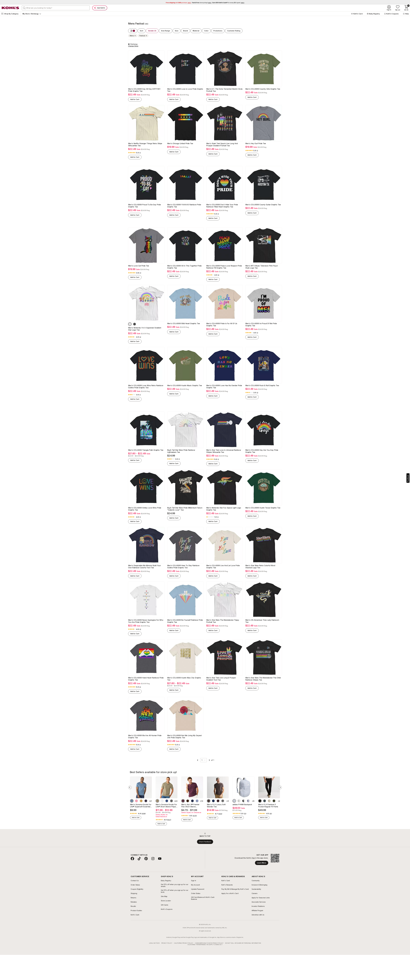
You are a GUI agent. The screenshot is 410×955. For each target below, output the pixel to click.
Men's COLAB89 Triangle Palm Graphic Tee (145, 450)
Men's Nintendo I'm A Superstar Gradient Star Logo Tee (144, 329)
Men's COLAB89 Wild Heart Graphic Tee (183, 323)
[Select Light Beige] (239, 801)
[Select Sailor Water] (166, 801)
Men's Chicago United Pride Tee (180, 143)
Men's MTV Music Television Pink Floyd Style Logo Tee (261, 267)
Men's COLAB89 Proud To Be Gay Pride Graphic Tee (144, 206)
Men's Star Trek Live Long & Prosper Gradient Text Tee (221, 679)
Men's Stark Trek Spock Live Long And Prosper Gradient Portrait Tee (222, 144)
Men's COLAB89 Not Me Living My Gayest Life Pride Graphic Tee (184, 736)
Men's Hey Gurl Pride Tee (255, 143)
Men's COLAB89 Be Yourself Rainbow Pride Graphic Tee (185, 621)
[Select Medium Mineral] (171, 801)
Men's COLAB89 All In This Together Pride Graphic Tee (184, 267)
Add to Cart (134, 99)
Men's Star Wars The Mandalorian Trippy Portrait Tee (222, 621)
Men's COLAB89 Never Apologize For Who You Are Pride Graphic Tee (145, 621)
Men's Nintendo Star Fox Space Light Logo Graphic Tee (223, 509)
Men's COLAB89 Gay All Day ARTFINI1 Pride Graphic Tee (144, 90)
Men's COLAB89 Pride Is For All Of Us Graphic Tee (221, 324)
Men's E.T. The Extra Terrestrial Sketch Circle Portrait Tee (224, 90)
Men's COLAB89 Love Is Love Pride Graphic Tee (185, 90)
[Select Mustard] (141, 801)
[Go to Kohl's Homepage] (10, 8)
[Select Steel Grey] (264, 801)
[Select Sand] (269, 801)
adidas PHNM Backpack (242, 804)
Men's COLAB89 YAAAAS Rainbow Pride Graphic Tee (184, 206)
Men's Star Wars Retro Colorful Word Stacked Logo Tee (260, 566)
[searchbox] (56, 8)
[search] (24, 8)
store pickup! (201, 2)
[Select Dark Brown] (187, 801)
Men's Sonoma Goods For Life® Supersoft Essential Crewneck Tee (140, 805)
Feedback (408, 478)
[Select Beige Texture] (157, 801)
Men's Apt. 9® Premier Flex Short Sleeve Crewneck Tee (190, 805)
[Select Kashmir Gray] (208, 801)
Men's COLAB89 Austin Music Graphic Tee (184, 385)
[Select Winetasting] (183, 801)
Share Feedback (205, 842)
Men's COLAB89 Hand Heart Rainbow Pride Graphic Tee (146, 679)
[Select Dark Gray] (222, 801)
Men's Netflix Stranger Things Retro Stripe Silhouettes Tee (145, 144)
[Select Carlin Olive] (274, 801)
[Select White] (130, 324)
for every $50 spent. (228, 2)
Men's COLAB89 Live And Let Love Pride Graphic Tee (223, 566)
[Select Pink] (136, 801)
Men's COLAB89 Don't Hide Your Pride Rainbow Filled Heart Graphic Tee (222, 206)
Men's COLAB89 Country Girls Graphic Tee (262, 89)
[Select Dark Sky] (131, 801)
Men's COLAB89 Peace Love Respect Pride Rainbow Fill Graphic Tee (224, 267)
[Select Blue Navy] (192, 801)
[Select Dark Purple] (146, 801)
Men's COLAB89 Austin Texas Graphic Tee (262, 508)
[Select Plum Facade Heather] (218, 801)
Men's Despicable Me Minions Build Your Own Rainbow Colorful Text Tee (144, 566)
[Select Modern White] (162, 801)
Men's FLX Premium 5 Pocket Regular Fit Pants (268, 805)
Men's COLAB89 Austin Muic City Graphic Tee (184, 679)
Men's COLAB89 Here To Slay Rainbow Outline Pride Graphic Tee (183, 566)
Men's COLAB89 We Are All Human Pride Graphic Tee (145, 736)
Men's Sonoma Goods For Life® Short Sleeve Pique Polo (166, 805)
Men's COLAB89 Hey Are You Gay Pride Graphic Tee (261, 451)
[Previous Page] (197, 760)
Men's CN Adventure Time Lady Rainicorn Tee (262, 621)
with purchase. (178, 2)
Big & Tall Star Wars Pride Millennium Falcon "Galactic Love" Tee (184, 509)
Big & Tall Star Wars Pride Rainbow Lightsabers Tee (181, 451)
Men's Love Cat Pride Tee (138, 266)
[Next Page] (209, 760)
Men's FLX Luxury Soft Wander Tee (216, 805)
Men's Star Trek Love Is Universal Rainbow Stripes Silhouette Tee (223, 451)
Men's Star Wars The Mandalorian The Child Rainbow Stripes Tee (263, 679)
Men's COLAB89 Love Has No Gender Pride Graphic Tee (224, 386)
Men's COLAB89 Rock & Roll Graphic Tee (262, 385)
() (140, 152)
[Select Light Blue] (234, 801)
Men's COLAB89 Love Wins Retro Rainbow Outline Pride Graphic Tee (145, 386)
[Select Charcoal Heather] (134, 324)
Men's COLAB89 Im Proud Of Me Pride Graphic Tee (261, 324)
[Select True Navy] (213, 801)
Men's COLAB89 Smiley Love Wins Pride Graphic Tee (144, 509)
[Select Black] (260, 801)
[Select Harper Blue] (197, 801)
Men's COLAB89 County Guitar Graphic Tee (263, 205)
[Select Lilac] (248, 801)
